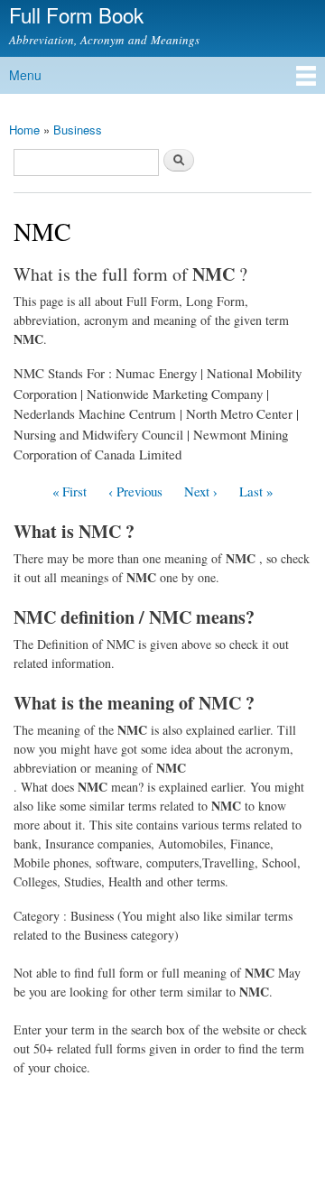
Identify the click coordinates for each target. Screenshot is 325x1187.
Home (24, 129)
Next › (201, 491)
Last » (256, 491)
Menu (25, 75)
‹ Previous (135, 491)
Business (77, 129)
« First (69, 491)
